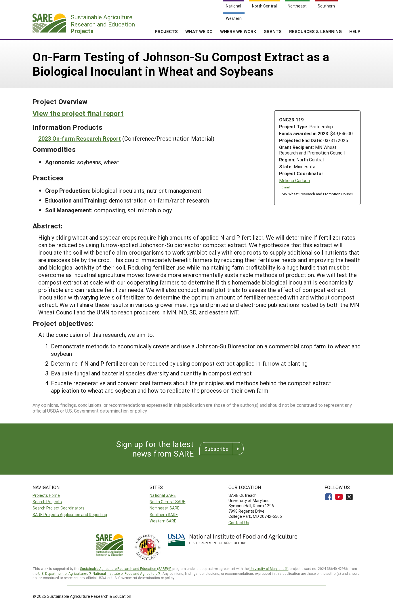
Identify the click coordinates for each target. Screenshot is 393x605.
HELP (354, 31)
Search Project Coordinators (59, 508)
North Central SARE (167, 501)
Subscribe (216, 448)
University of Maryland (267, 568)
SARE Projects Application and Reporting (70, 514)
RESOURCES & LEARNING (315, 31)
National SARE (163, 495)
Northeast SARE (165, 508)
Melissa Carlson (294, 180)
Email (286, 187)
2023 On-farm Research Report (79, 138)
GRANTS (273, 31)
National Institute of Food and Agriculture (125, 573)
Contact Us (238, 522)
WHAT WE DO (199, 31)
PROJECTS (166, 31)
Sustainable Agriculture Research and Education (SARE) (124, 568)
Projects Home (46, 495)
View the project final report (78, 113)
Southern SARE (164, 514)
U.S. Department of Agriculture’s (63, 573)
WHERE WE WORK (238, 31)
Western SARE (163, 521)
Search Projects (47, 501)
